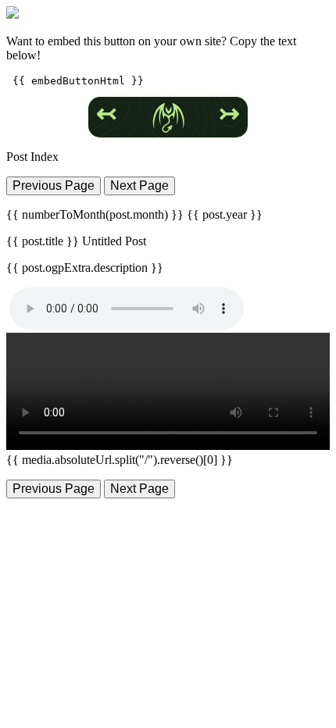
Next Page (139, 185)
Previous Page (54, 185)
